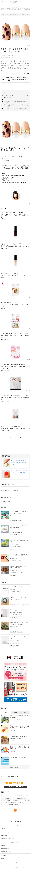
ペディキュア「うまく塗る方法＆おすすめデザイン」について (19, 472)
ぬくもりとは (4, 835)
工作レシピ (18, 599)
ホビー (17, 515)
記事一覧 (3, 828)
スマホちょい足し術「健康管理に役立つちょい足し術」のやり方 (19, 555)
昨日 (6, 712)
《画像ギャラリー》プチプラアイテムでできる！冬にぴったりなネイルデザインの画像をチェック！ (15, 79)
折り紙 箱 (19, 719)
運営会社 (3, 858)
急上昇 (15, 712)
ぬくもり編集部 (13, 490)
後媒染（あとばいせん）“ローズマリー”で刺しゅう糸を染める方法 (19, 623)
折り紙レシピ (12, 719)
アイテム (6, 99)
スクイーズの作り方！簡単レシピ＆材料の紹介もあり (19, 737)
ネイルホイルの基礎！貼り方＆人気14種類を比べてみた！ (19, 462)
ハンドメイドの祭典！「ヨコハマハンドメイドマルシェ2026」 (19, 512)
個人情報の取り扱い (6, 852)
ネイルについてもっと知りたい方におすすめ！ (15, 108)
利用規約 (3, 845)
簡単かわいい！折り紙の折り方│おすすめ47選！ (19, 747)
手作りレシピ (19, 612)
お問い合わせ (4, 855)
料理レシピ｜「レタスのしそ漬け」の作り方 (19, 540)
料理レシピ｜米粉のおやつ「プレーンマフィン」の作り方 (19, 567)
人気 (25, 712)
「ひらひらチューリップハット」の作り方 (19, 637)
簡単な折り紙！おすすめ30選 (18, 757)
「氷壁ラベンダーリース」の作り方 (18, 597)
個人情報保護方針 (5, 848)
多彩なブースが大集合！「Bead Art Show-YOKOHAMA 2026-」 (19, 526)
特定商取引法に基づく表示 (7, 838)
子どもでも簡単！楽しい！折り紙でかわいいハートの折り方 (19, 727)
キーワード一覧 (5, 832)
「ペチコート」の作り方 (16, 610)
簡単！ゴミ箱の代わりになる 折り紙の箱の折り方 (19, 716)
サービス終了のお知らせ (16, 586)
